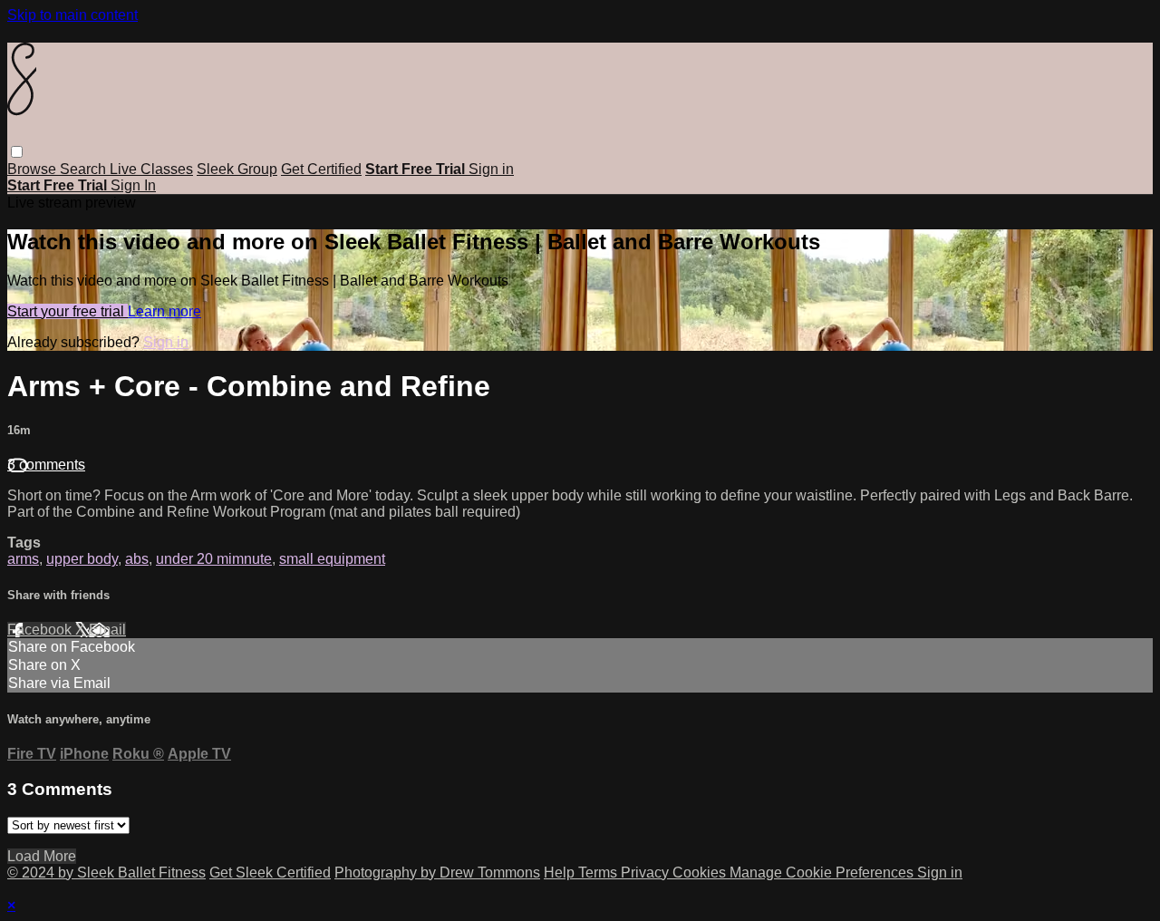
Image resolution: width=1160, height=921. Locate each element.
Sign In (133, 185)
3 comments (46, 464)
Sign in (491, 169)
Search (85, 169)
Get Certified (321, 169)
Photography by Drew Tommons (437, 872)
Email (107, 629)
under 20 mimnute (214, 559)
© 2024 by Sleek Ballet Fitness (106, 872)
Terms (599, 872)
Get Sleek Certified (270, 872)
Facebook (41, 629)
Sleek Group (237, 169)
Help (561, 872)
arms (23, 559)
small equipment (332, 559)
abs (137, 559)
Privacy (646, 872)
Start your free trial (67, 311)
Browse (33, 169)
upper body (82, 559)
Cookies (701, 872)
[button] (17, 152)
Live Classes (151, 169)
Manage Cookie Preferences (823, 872)
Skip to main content (72, 15)
